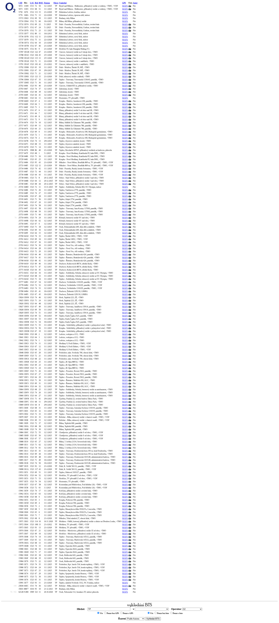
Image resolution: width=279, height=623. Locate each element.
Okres (55, 3)
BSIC (41, 3)
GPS (124, 3)
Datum (47, 3)
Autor (135, 3)
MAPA (125, 6)
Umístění (63, 3)
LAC (32, 3)
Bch (36, 3)
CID (20, 3)
